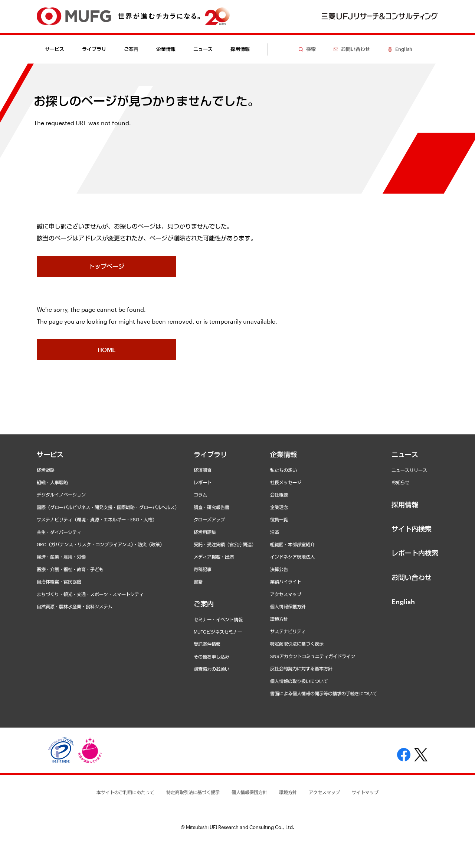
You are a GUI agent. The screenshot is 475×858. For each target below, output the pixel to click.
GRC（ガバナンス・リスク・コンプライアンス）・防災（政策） (100, 544)
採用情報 (240, 49)
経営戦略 (46, 470)
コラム (200, 494)
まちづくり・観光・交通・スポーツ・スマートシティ (90, 594)
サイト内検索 (412, 529)
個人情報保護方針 (288, 606)
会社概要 (279, 494)
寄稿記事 (203, 569)
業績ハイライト (285, 581)
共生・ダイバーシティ (59, 532)
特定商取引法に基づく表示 (297, 643)
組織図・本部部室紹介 (292, 544)
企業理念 (279, 507)
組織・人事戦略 (52, 482)
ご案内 (204, 604)
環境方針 (279, 619)
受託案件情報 (207, 644)
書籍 (198, 581)
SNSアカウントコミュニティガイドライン (312, 656)
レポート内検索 (415, 553)
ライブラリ (210, 454)
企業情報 (283, 454)
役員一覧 (279, 519)
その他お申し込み (211, 656)
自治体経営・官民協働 (59, 581)
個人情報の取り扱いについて (299, 681)
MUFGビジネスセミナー (218, 631)
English (403, 602)
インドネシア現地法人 (292, 556)
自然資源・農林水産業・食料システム (74, 606)
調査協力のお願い (211, 668)
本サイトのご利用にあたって (125, 792)
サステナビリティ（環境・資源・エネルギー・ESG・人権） (97, 519)
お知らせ (400, 482)
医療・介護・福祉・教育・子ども (70, 569)
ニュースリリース (409, 470)
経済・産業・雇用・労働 (61, 556)
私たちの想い (283, 470)
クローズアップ (209, 519)
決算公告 (279, 569)
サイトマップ (365, 792)
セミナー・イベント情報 (218, 619)
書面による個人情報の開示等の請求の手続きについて (323, 693)
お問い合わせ (412, 577)
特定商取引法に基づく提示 (193, 792)
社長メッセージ (285, 482)
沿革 (274, 532)
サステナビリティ (288, 631)
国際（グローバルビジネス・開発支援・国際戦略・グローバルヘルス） (108, 507)
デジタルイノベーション (61, 494)
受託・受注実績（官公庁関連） (225, 544)
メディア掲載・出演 (214, 556)
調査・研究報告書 (211, 507)
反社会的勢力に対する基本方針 (301, 668)
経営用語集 (205, 532)
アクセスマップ (285, 594)
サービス (50, 454)
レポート (203, 482)
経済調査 (203, 470)
